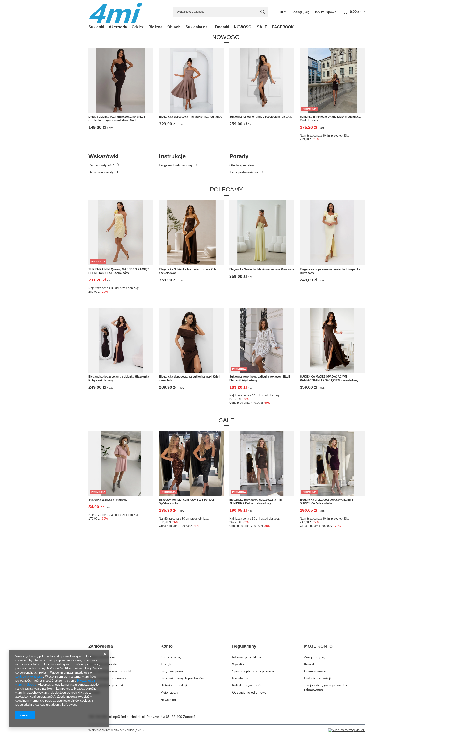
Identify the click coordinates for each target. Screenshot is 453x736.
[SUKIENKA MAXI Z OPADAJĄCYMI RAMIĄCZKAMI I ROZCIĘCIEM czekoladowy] (332, 340)
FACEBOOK (283, 27)
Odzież (138, 27)
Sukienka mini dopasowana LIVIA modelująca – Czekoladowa (331, 118)
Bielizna (155, 27)
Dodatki (222, 27)
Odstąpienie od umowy (249, 692)
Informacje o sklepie (247, 657)
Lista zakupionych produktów (182, 678)
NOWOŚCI (243, 27)
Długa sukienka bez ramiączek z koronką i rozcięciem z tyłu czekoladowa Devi (116, 118)
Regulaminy (244, 646)
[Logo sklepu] (115, 12)
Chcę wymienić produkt (105, 685)
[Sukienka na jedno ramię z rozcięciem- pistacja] (261, 80)
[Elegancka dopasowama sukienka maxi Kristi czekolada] (191, 340)
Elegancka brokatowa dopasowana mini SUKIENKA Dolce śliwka (326, 501)
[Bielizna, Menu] (165, 27)
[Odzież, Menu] (146, 27)
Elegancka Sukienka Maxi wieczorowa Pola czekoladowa (188, 271)
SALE (262, 27)
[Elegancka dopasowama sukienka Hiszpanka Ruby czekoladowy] (120, 340)
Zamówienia (100, 646)
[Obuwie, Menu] (183, 27)
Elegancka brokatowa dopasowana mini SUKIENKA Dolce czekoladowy (255, 501)
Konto (166, 646)
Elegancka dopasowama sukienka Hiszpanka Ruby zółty (330, 271)
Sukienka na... (197, 27)
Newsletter (168, 700)
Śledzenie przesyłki (102, 664)
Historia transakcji (173, 685)
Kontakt (94, 692)
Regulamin (240, 678)
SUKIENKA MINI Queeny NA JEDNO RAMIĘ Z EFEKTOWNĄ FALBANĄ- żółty (118, 271)
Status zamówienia (102, 657)
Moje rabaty (169, 692)
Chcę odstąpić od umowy (107, 678)
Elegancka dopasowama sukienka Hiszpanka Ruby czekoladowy (118, 378)
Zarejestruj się (171, 657)
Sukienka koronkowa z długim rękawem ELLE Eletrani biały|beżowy (259, 378)
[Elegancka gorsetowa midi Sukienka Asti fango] (191, 80)
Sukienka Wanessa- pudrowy (107, 499)
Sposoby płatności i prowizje (253, 671)
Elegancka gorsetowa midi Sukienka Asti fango (190, 116)
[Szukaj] (262, 12)
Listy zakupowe (171, 671)
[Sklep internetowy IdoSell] (346, 730)
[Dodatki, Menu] (231, 27)
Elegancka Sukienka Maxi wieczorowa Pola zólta (261, 269)
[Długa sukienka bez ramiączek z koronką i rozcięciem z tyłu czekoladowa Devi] (120, 80)
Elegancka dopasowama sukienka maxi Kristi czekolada (189, 378)
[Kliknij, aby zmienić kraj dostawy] (283, 11)
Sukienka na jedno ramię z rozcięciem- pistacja (260, 116)
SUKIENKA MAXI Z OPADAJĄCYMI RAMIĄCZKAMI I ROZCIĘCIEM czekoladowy (329, 378)
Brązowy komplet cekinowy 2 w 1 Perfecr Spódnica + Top (186, 501)
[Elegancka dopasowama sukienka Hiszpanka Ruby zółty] (332, 232)
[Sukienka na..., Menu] (213, 27)
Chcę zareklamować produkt (109, 671)
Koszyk (165, 664)
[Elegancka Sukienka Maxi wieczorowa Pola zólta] (261, 232)
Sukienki (96, 27)
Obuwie (174, 27)
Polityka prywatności (247, 685)
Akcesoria (118, 27)
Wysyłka (238, 664)
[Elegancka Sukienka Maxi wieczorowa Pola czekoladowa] (191, 232)
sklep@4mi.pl (119, 717)
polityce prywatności (29, 676)
